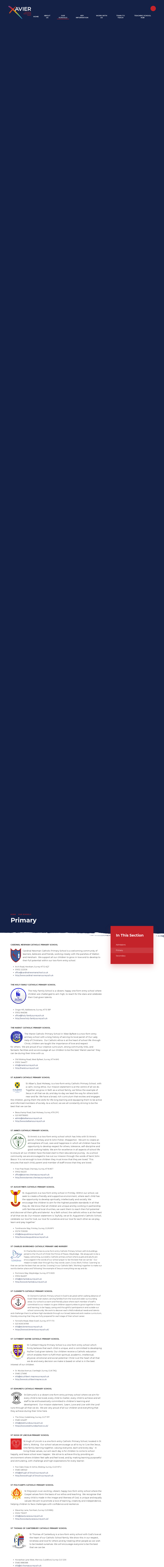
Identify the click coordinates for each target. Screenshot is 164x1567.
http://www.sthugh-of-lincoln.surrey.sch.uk (34, 1476)
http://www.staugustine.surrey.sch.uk (31, 1237)
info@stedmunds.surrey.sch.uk (29, 1423)
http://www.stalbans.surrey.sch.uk (30, 1121)
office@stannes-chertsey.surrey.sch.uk (32, 1175)
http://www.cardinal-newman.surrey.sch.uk (34, 975)
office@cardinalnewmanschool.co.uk (31, 972)
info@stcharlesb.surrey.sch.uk (28, 1279)
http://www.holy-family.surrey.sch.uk (31, 1018)
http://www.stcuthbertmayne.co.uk (31, 1379)
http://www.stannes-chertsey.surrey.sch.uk (34, 1178)
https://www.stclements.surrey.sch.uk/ (32, 1330)
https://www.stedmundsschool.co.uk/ (31, 1426)
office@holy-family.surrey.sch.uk (29, 1015)
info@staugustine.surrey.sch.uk (29, 1234)
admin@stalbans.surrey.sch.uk (28, 1118)
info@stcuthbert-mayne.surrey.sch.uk (32, 1376)
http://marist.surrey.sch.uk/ (27, 1068)
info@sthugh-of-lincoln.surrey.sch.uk (31, 1473)
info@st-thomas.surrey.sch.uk (28, 1566)
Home (13, 914)
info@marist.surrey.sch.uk (26, 1065)
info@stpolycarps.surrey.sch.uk (29, 1516)
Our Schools (24, 914)
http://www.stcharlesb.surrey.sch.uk (31, 1282)
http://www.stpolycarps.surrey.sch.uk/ (31, 1519)
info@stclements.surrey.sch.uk (28, 1327)
